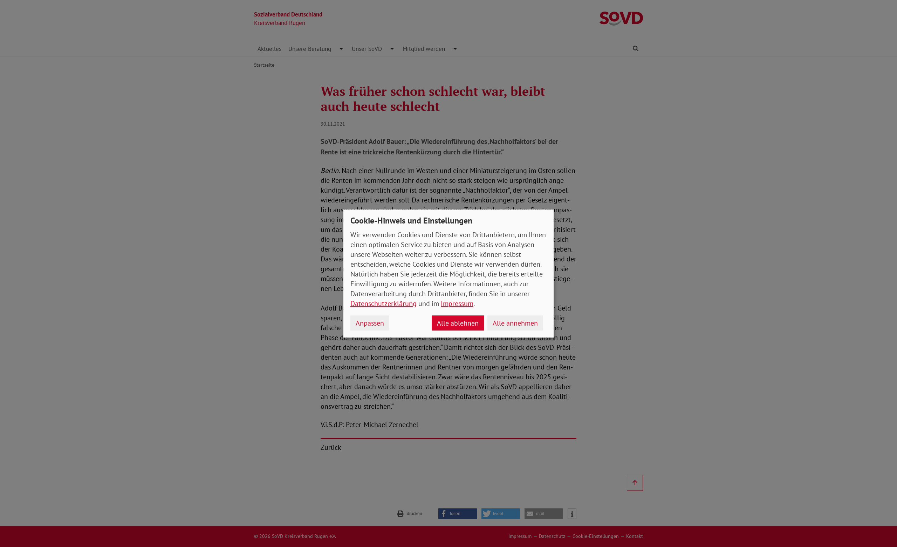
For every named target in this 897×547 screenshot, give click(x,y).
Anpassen (370, 323)
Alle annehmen (515, 323)
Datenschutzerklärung (383, 303)
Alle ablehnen (458, 323)
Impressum (457, 303)
